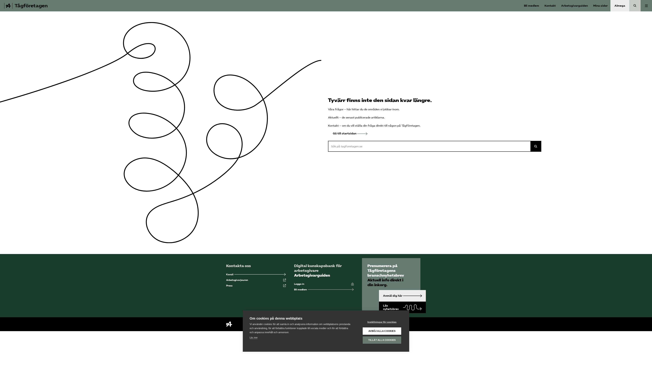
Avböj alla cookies (381, 331)
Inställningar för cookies (382, 322)
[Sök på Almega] (535, 146)
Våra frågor (335, 109)
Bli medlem (531, 5)
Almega (619, 5)
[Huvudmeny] (646, 5)
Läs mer (254, 337)
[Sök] (635, 5)
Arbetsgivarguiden (574, 5)
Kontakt (550, 5)
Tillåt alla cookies (382, 340)
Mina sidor (600, 5)
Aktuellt (333, 117)
